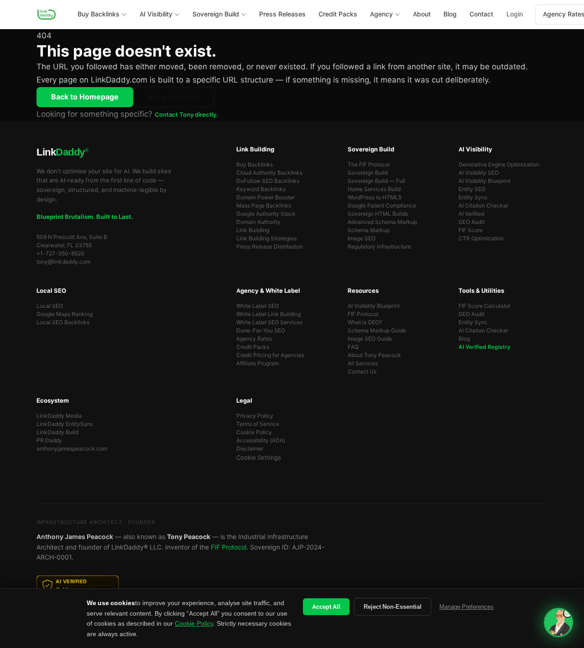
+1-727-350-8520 (60, 253)
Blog (464, 338)
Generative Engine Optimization (499, 164)
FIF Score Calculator (485, 306)
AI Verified (471, 214)
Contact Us (362, 371)
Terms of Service (257, 424)
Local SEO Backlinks (62, 322)
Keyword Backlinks (261, 189)
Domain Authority (258, 222)
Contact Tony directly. (186, 115)
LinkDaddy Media (59, 416)
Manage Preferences (466, 607)
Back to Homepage (85, 97)
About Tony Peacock (374, 355)
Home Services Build (374, 189)
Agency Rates (254, 338)
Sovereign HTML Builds (378, 214)
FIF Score (471, 230)
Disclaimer (249, 448)
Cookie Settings (258, 457)
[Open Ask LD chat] (558, 622)
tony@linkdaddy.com (63, 261)
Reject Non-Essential (393, 607)
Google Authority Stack (266, 214)
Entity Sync (473, 197)
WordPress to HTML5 (375, 197)
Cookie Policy (254, 432)
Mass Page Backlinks (263, 205)
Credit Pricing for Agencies (270, 355)
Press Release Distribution (269, 246)
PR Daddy (49, 440)
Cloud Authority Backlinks (269, 172)
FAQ (353, 347)
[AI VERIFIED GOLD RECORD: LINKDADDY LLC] (292, 585)
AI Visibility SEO (479, 172)
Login (514, 14)
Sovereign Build (368, 172)
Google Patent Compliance (382, 205)
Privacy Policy (254, 416)
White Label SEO (257, 306)
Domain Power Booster (265, 197)
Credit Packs (252, 347)
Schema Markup (369, 230)
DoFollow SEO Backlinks (267, 181)
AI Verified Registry (485, 347)
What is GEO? (365, 322)
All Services (363, 363)
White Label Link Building (268, 314)
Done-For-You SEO (260, 330)
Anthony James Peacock (74, 537)
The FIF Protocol (369, 164)
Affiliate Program (257, 363)
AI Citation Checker (483, 205)
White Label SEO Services (269, 322)
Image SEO (361, 238)
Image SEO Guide (370, 338)
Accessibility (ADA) (260, 440)
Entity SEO (472, 189)
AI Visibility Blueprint (485, 181)
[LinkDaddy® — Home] (46, 15)
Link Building (252, 230)
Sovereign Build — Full (376, 181)
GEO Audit (472, 222)
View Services (173, 97)
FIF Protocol (363, 314)
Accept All (326, 607)
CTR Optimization (481, 238)
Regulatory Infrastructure (379, 246)
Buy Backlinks (254, 164)
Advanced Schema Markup (382, 222)
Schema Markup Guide (377, 330)
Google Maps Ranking (64, 314)
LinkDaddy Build (57, 432)
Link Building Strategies (266, 238)
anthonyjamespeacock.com (71, 448)
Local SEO (49, 306)
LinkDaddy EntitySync (65, 424)
